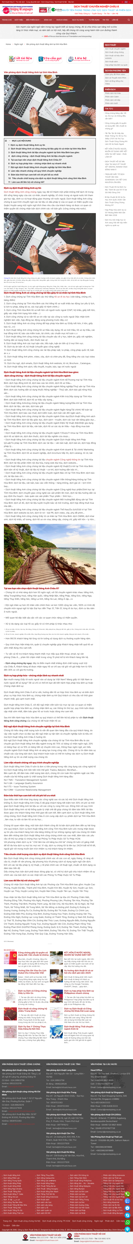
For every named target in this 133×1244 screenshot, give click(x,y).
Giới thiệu (19, 20)
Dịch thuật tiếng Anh (12, 1175)
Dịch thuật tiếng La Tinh (113, 1210)
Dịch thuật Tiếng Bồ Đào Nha (15, 1205)
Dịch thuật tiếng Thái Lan (14, 1213)
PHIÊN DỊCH (110, 89)
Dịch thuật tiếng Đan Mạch (47, 1191)
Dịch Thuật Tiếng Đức (12, 1191)
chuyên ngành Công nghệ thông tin (63, 459)
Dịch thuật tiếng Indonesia (47, 1197)
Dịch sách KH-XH (43, 1213)
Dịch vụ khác (78, 20)
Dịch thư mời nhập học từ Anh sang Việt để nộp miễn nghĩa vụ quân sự (116, 222)
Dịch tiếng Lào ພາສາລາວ (46, 1181)
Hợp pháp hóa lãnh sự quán (116, 65)
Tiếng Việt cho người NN (113, 1183)
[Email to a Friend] (50, 946)
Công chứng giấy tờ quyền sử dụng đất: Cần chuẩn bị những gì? (33, 955)
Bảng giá (48, 20)
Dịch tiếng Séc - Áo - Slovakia (82, 1183)
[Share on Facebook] (44, 946)
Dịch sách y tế (42, 1208)
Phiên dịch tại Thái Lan (112, 1178)
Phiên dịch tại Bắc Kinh (112, 1208)
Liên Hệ (115, 13)
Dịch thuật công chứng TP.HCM (56, 1221)
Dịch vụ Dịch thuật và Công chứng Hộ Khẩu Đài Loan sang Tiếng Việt (79, 1011)
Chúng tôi (7, 278)
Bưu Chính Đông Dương (118, 1230)
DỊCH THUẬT (110, 45)
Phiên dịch (109, 1221)
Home (8, 44)
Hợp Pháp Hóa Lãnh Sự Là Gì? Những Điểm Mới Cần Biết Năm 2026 (115, 212)
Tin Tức (107, 13)
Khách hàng (62, 20)
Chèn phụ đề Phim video (115, 74)
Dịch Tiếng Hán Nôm (78, 1178)
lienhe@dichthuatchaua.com (64, 1087)
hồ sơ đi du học (62, 296)
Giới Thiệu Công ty (82, 13)
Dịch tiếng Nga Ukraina (13, 1189)
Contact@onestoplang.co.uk (109, 1087)
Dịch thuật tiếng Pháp (12, 1183)
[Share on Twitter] (47, 946)
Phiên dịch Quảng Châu (79, 1205)
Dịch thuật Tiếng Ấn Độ (13, 1210)
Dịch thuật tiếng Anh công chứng (20, 192)
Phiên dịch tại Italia (77, 1194)
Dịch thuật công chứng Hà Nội (27, 1221)
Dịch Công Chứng (47, 2)
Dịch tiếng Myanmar (111, 1202)
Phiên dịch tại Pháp (77, 1210)
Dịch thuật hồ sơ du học (113, 1199)
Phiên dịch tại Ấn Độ (111, 1205)
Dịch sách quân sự (44, 1210)
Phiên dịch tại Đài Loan (79, 1191)
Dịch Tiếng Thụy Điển (45, 1175)
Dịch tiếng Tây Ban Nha (13, 1202)
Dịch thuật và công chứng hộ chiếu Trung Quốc (32, 1009)
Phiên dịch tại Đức (77, 1202)
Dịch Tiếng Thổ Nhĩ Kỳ (46, 1194)
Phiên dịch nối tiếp (112, 100)
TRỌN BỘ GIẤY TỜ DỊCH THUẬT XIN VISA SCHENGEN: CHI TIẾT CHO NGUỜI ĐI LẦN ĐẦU (116, 178)
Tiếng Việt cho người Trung (114, 1191)
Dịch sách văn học (44, 1202)
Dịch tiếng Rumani (77, 1189)
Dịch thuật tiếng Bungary (113, 1213)
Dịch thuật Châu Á (8, 2)
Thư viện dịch (20, 2)
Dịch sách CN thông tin (79, 1175)
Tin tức (105, 20)
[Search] (129, 19)
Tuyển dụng (94, 20)
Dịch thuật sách (111, 61)
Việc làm (71, 2)
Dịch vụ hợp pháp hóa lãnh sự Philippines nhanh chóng (79, 991)
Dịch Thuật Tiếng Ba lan (46, 1186)
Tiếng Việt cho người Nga (113, 1194)
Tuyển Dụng (97, 13)
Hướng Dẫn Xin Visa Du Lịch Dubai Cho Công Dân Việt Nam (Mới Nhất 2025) (32, 972)
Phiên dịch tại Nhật (77, 1213)
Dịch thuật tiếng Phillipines (81, 1181)
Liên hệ (115, 20)
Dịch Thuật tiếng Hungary (47, 1189)
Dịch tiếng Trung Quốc (13, 1181)
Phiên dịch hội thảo (113, 93)
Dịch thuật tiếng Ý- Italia (13, 1194)
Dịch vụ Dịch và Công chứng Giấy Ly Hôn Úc (32, 991)
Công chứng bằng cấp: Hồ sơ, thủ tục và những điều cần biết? (115, 116)
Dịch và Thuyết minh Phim (115, 78)
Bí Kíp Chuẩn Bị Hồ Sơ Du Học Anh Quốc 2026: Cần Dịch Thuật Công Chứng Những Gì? (115, 201)
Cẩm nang (120, 1221)
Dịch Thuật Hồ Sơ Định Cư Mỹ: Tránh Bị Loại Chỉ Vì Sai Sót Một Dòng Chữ (116, 189)
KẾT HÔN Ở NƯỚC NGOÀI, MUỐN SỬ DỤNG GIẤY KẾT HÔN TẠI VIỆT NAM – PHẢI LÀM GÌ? (116, 153)
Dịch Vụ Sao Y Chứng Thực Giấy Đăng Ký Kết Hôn (32, 1027)
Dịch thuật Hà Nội (61, 2)
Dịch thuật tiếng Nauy (45, 1183)
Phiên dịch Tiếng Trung (79, 1199)
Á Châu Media (86, 1230)
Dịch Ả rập (8, 1199)
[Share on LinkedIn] (55, 946)
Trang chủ (7, 20)
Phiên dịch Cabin (112, 97)
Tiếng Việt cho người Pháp (114, 1197)
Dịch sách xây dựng (44, 1205)
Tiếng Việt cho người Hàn (113, 1186)
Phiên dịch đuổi (111, 103)
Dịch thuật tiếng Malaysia (80, 1186)
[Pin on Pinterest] (53, 946)
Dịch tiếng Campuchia (45, 1178)
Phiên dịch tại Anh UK (79, 1197)
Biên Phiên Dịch (32, 20)
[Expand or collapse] (9, 140)
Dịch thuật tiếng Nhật (12, 1186)
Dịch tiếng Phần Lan (12, 1178)
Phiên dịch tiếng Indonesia (114, 1175)
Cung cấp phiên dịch (33, 2)
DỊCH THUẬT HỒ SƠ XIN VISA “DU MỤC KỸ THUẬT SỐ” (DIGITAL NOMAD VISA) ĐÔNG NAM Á (116, 165)
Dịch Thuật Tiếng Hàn (12, 1208)
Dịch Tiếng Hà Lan (11, 1197)
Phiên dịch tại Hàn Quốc (79, 1208)
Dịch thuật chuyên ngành (115, 49)
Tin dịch (6, 1225)
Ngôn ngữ (18, 44)
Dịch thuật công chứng (114, 52)
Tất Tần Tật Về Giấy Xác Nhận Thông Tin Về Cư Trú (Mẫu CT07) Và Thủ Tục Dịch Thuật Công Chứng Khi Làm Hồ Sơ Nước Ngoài (116, 138)
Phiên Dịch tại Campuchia (113, 1181)
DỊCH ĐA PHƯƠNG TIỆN (115, 70)
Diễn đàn (15, 1225)
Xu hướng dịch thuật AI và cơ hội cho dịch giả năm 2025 (78, 971)
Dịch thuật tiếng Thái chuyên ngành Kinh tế (78, 1027)
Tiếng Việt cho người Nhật (114, 1189)
